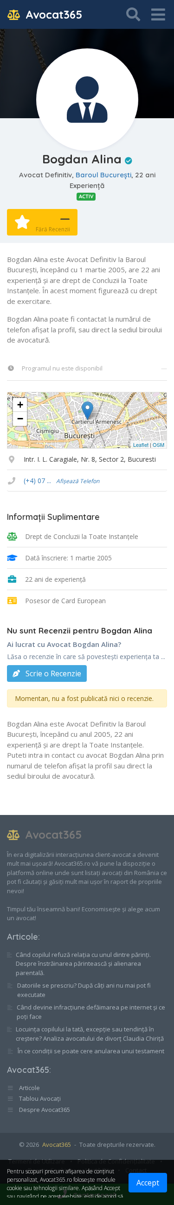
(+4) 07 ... (61, 480)
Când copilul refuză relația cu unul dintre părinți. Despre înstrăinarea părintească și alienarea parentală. (83, 963)
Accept (147, 1183)
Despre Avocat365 (44, 1109)
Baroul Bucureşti (103, 174)
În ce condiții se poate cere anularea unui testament (91, 1051)
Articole (22, 936)
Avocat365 (52, 14)
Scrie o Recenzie (52, 673)
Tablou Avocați (39, 1098)
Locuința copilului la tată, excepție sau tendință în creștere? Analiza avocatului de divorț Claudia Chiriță (90, 1034)
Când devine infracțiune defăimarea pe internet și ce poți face (91, 1012)
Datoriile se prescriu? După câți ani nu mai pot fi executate (84, 990)
